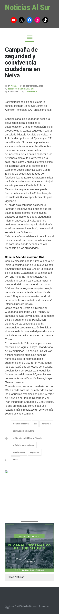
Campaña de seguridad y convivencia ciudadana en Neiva (22, 62)
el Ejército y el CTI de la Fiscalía (27, 438)
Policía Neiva (19, 452)
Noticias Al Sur (27, 7)
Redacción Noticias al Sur (21, 89)
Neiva (13, 86)
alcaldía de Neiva (21, 424)
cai (35, 424)
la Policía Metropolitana (23, 445)
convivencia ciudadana (23, 431)
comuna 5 (46, 424)
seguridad (34, 452)
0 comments (31, 91)
